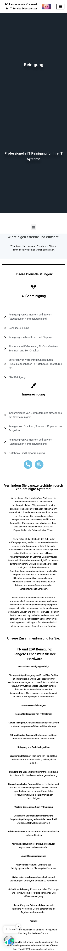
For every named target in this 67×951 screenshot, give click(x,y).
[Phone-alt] (28, 464)
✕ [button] (18, 926)
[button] (33, 227)
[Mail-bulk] (39, 464)
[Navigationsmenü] (60, 6)
